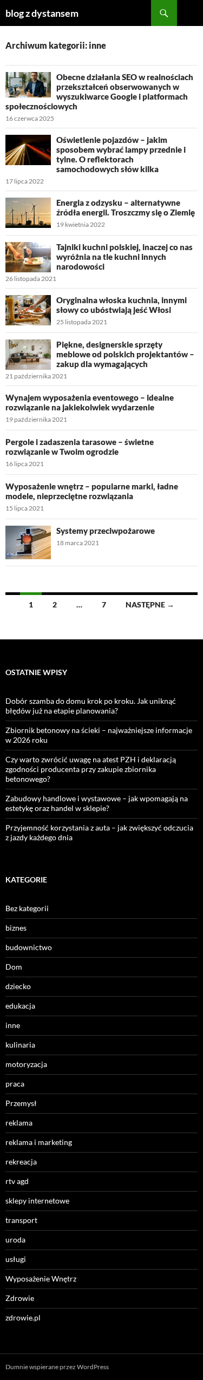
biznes (16, 927)
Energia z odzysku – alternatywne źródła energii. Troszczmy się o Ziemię (125, 207)
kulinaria (20, 1044)
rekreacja (21, 1161)
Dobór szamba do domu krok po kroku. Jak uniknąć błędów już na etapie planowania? (90, 705)
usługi (15, 1259)
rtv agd (17, 1181)
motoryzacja (26, 1064)
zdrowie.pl (23, 1317)
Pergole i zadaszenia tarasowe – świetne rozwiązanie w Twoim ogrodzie (79, 446)
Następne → (150, 604)
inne (12, 1025)
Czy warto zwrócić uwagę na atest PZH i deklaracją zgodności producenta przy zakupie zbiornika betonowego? (90, 769)
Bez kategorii (27, 908)
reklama (18, 1122)
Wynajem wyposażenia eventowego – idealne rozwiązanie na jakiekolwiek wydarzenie (89, 402)
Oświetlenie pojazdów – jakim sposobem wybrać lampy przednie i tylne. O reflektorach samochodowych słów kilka (121, 154)
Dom (13, 966)
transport (21, 1220)
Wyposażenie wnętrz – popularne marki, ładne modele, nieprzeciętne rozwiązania (91, 491)
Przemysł (21, 1103)
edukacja (20, 1005)
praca (14, 1083)
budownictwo (28, 947)
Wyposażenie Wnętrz (40, 1278)
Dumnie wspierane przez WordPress (57, 1367)
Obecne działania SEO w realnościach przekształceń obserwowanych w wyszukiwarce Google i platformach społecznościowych (99, 91)
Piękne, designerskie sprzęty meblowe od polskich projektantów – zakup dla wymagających (125, 354)
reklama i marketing (38, 1142)
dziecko (18, 986)
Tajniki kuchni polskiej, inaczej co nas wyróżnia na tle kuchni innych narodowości (124, 256)
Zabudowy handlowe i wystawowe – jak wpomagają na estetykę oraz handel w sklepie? (96, 803)
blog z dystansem (41, 13)
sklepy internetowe (37, 1200)
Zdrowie (19, 1298)
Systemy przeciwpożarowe (105, 530)
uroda (15, 1239)
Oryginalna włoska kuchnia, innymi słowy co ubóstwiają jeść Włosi (121, 305)
